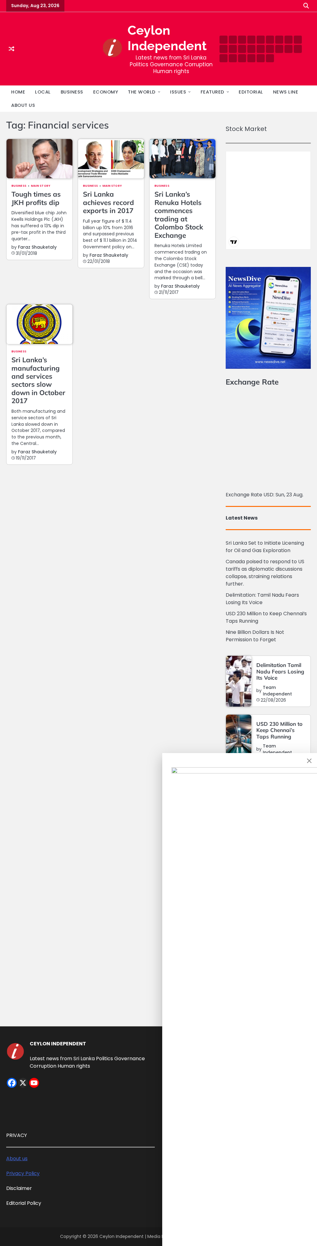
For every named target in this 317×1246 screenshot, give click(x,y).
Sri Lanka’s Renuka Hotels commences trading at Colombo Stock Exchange (178, 214)
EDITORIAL (251, 92)
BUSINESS (72, 92)
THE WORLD (142, 92)
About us (17, 1158)
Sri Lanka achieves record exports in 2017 (108, 202)
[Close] (309, 760)
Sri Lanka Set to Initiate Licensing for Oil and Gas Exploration (265, 546)
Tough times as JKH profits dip (36, 198)
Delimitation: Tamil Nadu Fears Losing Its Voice (262, 598)
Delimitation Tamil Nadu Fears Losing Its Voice (280, 671)
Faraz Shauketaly (37, 247)
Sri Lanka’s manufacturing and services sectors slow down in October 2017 (38, 380)
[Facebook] (12, 1083)
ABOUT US (23, 105)
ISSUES (178, 92)
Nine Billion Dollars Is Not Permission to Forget (255, 636)
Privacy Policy (23, 1173)
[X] (23, 1083)
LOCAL (43, 92)
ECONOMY (105, 92)
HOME (18, 92)
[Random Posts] (11, 49)
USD (268, 494)
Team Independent (277, 690)
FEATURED (212, 92)
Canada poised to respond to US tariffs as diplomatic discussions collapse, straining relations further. (265, 572)
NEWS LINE (285, 92)
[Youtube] (34, 1083)
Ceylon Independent (122, 1236)
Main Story (40, 185)
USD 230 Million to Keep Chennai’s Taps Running (279, 730)
